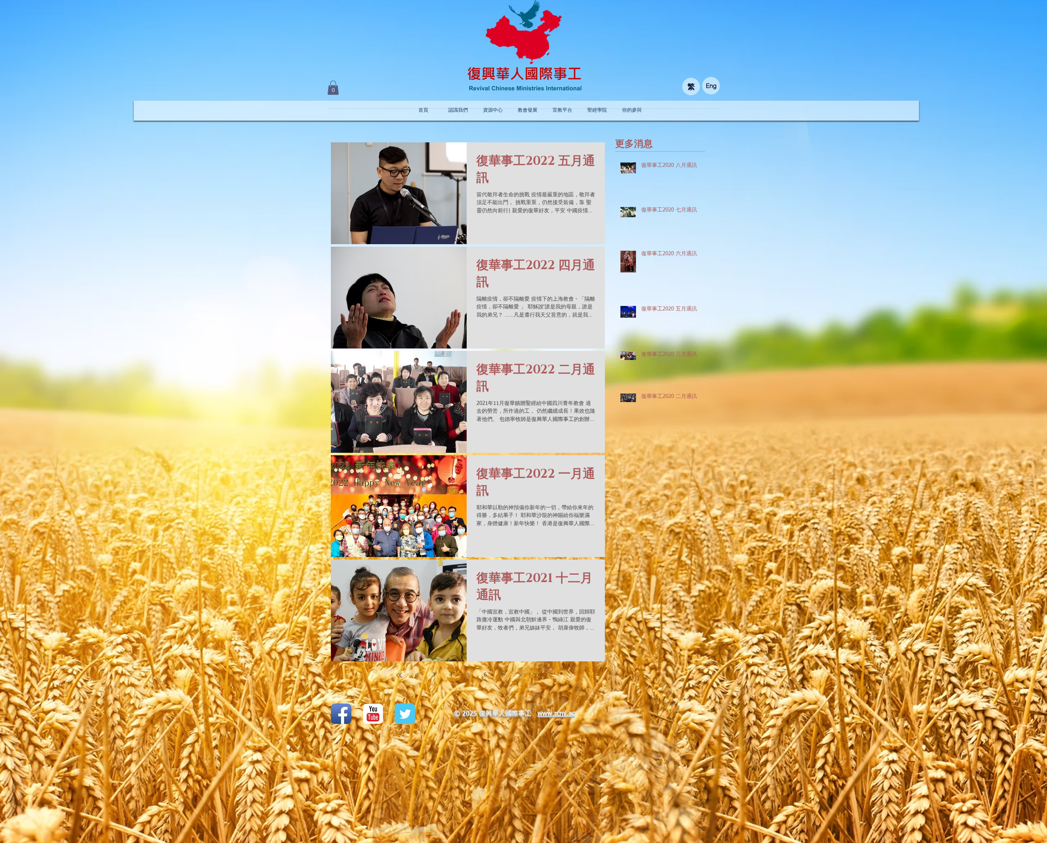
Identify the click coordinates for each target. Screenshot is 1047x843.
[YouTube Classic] (373, 714)
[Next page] (519, 675)
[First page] (399, 675)
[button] (333, 88)
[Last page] (536, 675)
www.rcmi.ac (556, 713)
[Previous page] (416, 675)
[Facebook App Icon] (341, 714)
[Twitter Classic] (405, 714)
